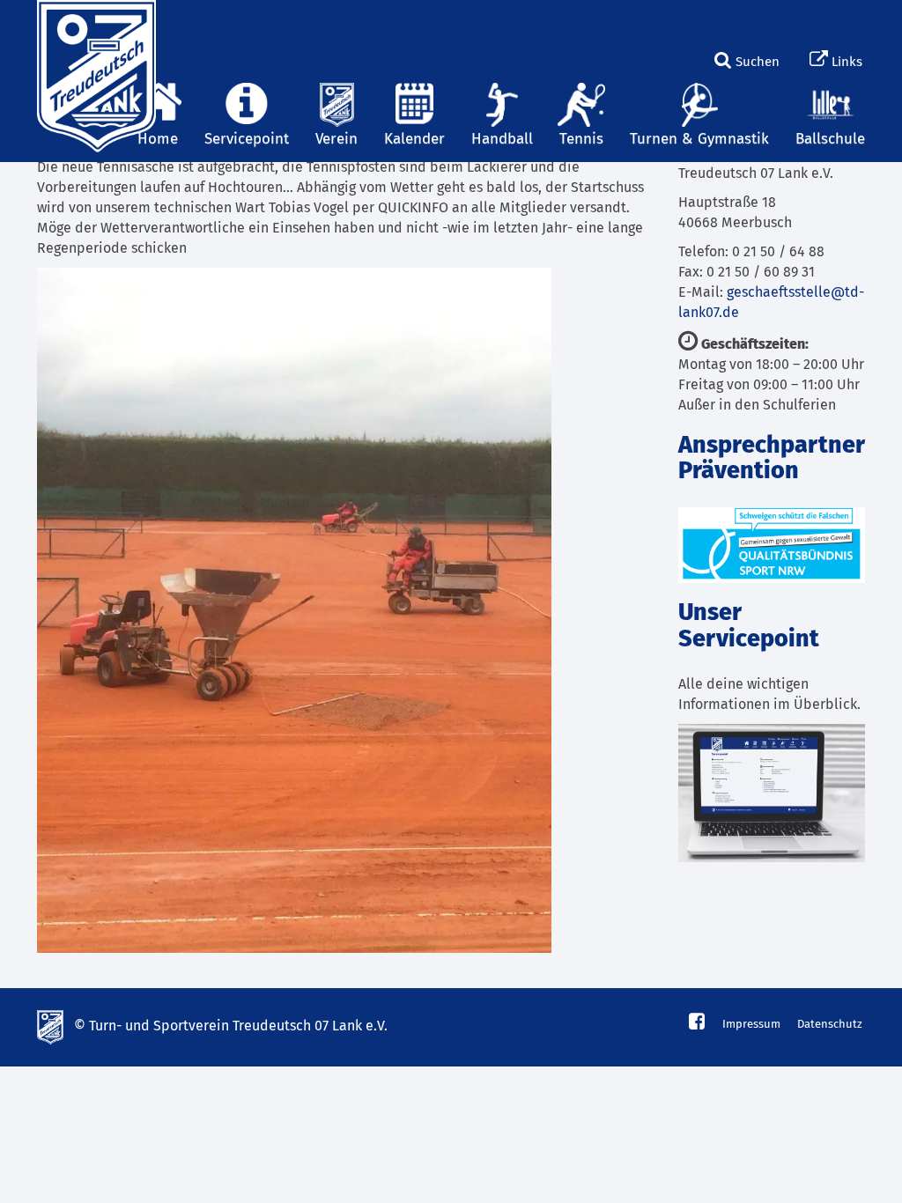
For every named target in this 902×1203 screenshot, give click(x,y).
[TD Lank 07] (94, 22)
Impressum (751, 1024)
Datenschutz (829, 1024)
